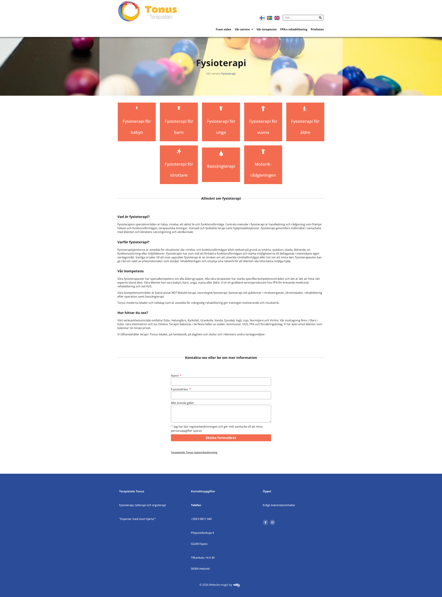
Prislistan (317, 29)
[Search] (320, 17)
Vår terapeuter (267, 29)
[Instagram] (272, 522)
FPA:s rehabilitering (293, 29)
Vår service (242, 29)
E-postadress (180, 389)
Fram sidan (223, 29)
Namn (175, 376)
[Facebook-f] (265, 522)
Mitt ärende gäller (182, 403)
